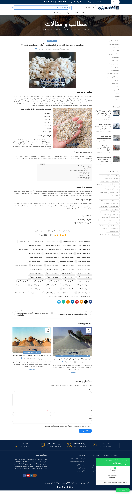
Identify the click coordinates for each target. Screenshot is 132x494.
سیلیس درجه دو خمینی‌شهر (66, 261)
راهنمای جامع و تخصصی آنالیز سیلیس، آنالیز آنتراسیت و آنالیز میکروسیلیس (103, 126)
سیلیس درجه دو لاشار (51, 285)
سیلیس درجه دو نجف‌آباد (36, 289)
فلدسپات (117, 96)
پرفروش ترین (96, 456)
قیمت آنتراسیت (103, 225)
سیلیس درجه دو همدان (52, 293)
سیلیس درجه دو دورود (68, 265)
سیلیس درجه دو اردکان (69, 245)
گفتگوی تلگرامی (81, 471)
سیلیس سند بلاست (114, 67)
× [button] (128, 459)
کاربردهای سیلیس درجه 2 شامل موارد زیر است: (78, 170)
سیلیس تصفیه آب (114, 44)
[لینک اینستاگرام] (51, 2)
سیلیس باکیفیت (103, 192)
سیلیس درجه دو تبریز (67, 257)
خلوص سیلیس (102, 187)
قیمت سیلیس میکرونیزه (113, 234)
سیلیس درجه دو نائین (52, 289)
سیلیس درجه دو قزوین (84, 281)
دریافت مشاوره (38, 231)
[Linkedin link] (72, 302)
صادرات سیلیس (103, 220)
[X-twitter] (31, 475)
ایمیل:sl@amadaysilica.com (77, 462)
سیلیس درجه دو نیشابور (84, 293)
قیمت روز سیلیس (114, 228)
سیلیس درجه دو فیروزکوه (35, 277)
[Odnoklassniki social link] (68, 302)
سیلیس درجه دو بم (23, 249)
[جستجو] (14, 7)
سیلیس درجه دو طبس (35, 273)
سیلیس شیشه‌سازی (114, 206)
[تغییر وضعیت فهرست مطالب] (88, 166)
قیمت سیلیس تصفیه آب (112, 231)
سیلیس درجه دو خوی (49, 261)
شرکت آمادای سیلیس (113, 220)
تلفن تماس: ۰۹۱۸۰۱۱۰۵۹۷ (84, 220)
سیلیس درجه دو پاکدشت (34, 253)
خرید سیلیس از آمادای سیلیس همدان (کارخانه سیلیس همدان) (72, 359)
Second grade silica (84, 242)
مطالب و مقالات (82, 29)
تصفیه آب (116, 184)
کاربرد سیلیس (115, 237)
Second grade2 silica (68, 242)
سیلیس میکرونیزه (115, 70)
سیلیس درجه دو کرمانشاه (83, 285)
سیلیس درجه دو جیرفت (36, 257)
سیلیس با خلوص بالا (113, 192)
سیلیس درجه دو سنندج (36, 269)
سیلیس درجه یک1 (114, 61)
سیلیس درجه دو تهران (51, 257)
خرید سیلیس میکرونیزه (113, 187)
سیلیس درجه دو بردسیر (38, 249)
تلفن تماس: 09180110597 (78, 459)
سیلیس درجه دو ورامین (35, 293)
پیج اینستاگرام (81, 468)
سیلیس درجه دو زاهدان (21, 265)
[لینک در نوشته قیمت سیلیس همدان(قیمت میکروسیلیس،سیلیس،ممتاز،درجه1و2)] (31, 340)
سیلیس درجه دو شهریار (67, 273)
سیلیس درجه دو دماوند (84, 265)
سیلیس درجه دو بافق (54, 249)
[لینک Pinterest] (77, 302)
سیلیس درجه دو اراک (84, 245)
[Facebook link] (56, 2)
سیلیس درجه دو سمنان (52, 269)
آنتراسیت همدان (114, 181)
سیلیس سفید (106, 203)
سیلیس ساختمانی (104, 200)
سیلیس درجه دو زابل (37, 265)
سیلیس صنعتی (115, 209)
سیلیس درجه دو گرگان (67, 285)
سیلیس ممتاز (116, 57)
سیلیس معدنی (115, 214)
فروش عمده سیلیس (114, 225)
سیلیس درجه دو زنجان (84, 269)
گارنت (118, 99)
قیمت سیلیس (105, 228)
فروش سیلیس (115, 223)
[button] (113, 473)
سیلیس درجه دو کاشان (54, 281)
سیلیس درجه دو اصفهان (35, 245)
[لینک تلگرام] (44, 2)
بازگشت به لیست (52, 313)
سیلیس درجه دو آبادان (24, 242)
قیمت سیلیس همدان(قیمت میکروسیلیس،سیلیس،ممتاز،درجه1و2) (32, 355)
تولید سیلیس (108, 184)
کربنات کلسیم (116, 83)
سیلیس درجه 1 (96, 468)
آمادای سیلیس (115, 176)
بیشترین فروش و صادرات (110, 456)
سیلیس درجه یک (105, 198)
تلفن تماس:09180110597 (120, 464)
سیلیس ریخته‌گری (114, 200)
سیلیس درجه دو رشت (52, 265)
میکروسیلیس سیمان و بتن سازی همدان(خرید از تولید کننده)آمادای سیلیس (104, 159)
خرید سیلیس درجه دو (52, 242)
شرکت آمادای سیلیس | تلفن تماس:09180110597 (115, 482)
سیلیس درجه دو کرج (39, 281)
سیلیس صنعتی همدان (104, 209)
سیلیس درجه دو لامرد (36, 285)
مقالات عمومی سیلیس (28, 352)
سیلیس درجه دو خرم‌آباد (84, 261)
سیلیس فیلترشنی (113, 54)
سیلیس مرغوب (105, 212)
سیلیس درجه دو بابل (69, 249)
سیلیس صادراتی (103, 206)
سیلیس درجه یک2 (114, 64)
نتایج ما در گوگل (81, 465)
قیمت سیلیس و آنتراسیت (52, 231)
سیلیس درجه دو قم (69, 281)
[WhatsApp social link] (46, 2)
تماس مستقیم (115, 2)
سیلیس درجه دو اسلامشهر (52, 245)
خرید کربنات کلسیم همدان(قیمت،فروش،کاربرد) (104, 137)
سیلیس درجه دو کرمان (23, 281)
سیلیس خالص (104, 195)
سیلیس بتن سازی (114, 80)
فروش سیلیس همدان (105, 223)
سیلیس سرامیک (114, 203)
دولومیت (117, 93)
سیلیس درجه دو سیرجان (84, 273)
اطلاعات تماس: (85, 179)
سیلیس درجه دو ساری (68, 269)
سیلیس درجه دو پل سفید (83, 257)
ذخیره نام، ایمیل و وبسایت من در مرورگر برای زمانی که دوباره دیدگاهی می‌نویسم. (67, 426)
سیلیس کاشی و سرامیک (113, 77)
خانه (89, 29)
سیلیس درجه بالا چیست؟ (83, 175)
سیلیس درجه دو (114, 198)
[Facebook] (24, 475)
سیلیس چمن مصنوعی (113, 74)
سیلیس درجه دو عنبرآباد (84, 277)
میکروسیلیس (116, 48)
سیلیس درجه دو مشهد (84, 289)
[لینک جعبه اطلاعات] (105, 445)
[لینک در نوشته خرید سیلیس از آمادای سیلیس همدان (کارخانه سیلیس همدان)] (72, 341)
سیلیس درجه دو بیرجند (50, 253)
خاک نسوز (117, 90)
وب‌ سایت (89, 418)
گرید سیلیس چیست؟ (83, 172)
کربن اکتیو (117, 86)
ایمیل (49, 411)
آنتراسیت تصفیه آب (114, 51)
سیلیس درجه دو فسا (68, 277)
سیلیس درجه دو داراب (34, 261)
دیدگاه (90, 389)
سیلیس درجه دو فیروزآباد (52, 277)
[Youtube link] (49, 2)
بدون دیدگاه (99, 120)
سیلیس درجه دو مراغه (20, 285)
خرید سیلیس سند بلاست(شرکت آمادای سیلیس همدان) (103, 148)
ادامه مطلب (73, 373)
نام (91, 411)
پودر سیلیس (103, 234)
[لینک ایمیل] (81, 302)
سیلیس (116, 189)
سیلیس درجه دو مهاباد (68, 289)
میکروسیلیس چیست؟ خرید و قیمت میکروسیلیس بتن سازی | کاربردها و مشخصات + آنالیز (103, 114)
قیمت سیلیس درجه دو (55, 297)
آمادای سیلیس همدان (104, 176)
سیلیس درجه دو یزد (20, 293)
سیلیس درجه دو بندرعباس (83, 253)
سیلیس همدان (105, 217)
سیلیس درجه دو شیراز (51, 273)
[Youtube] (28, 475)
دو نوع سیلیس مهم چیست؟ (82, 174)
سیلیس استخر (109, 189)
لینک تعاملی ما (66, 231)
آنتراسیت (116, 178)
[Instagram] (35, 475)
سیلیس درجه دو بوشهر (66, 253)
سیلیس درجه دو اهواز (84, 249)
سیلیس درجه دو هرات (67, 293)
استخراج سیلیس (105, 181)
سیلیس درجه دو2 (84, 169)
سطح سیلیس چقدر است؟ (82, 177)
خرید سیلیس (100, 184)
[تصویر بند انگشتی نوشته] (116, 115)
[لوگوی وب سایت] (109, 7)
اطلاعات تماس (81, 456)
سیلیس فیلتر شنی (114, 212)
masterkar (56, 49)
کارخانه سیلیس (59, 356)
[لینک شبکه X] (53, 2)
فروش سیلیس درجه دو (70, 297)
